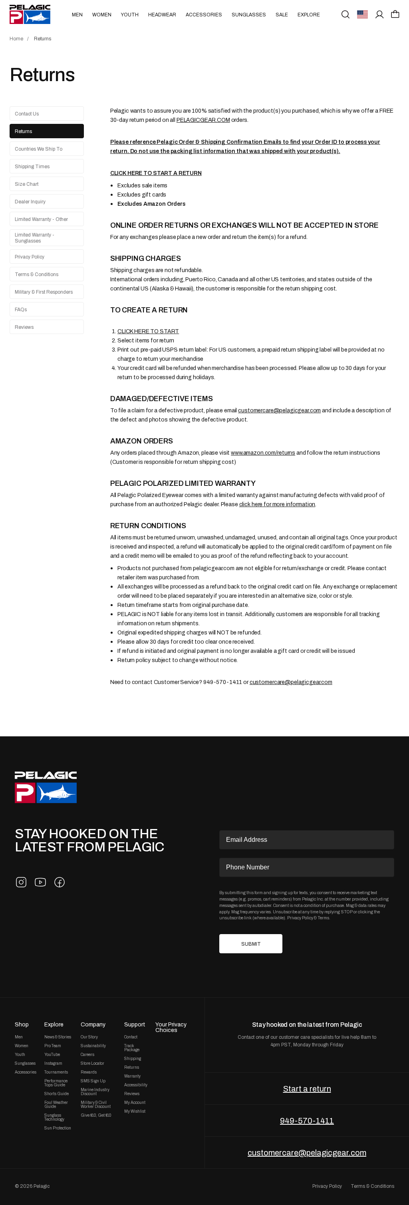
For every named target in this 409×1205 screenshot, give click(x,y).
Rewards (89, 1072)
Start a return (307, 1089)
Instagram (53, 1064)
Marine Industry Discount (95, 1092)
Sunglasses (249, 14)
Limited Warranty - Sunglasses (34, 238)
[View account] (379, 14)
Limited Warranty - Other (41, 219)
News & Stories (57, 1037)
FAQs (21, 309)
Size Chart (26, 184)
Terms (323, 918)
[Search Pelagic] (345, 14)
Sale (282, 14)
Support (134, 1024)
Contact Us (27, 113)
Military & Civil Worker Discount (96, 1105)
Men (77, 14)
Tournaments (56, 1072)
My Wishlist (134, 1112)
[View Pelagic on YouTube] (40, 882)
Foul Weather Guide (56, 1105)
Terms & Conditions (36, 274)
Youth (130, 14)
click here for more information (277, 504)
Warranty (132, 1076)
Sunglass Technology (54, 1117)
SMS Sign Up (93, 1081)
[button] (395, 14)
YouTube (52, 1055)
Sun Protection (57, 1128)
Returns (23, 131)
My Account (134, 1103)
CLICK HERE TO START (148, 331)
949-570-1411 (307, 1121)
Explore (309, 14)
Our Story (89, 1037)
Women (101, 14)
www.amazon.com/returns (263, 452)
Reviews (24, 327)
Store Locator (92, 1064)
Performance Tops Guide (56, 1083)
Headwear (162, 14)
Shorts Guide (56, 1094)
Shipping (132, 1059)
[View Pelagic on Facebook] (59, 882)
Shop (22, 1024)
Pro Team (52, 1046)
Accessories (204, 14)
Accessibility (135, 1085)
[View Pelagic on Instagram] (21, 882)
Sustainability (93, 1046)
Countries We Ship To (38, 149)
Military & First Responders (44, 292)
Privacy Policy (29, 256)
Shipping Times (32, 166)
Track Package (131, 1048)
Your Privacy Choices (171, 1027)
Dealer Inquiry (30, 201)
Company (93, 1024)
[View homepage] (30, 14)
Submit (251, 944)
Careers (87, 1055)
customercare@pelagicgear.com (279, 410)
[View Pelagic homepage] (46, 787)
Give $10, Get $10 (96, 1116)
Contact (130, 1037)
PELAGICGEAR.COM (203, 119)
